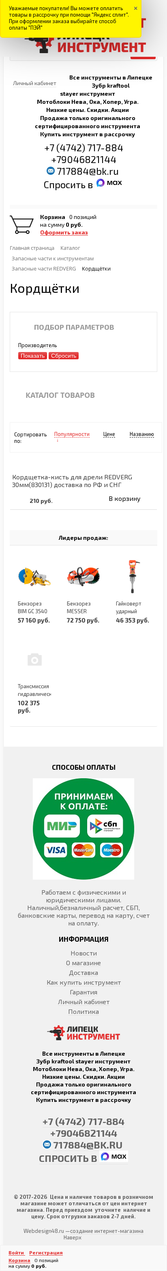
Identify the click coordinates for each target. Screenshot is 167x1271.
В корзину (125, 498)
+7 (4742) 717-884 (83, 147)
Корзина (52, 217)
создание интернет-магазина (106, 1231)
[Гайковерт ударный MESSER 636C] (132, 576)
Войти (17, 1252)
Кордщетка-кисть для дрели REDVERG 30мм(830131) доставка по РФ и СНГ (72, 480)
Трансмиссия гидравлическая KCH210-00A (38, 694)
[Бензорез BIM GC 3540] (34, 576)
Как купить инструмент (84, 982)
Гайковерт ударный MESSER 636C (132, 611)
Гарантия (83, 992)
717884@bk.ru (88, 171)
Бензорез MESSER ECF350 (79, 611)
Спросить (66, 184)
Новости (84, 953)
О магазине (83, 962)
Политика (83, 1011)
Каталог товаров (60, 395)
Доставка (83, 972)
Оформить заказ (64, 232)
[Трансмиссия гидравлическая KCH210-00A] (34, 659)
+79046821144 (83, 159)
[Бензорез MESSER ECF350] (83, 576)
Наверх (72, 1237)
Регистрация (46, 1252)
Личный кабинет (83, 1001)
